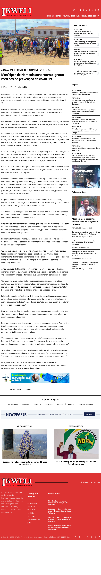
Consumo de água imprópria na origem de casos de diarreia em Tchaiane (85, 43)
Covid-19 (21, 70)
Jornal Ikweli (11, 87)
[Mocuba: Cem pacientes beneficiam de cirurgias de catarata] (86, 206)
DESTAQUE (33, 70)
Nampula (20, 390)
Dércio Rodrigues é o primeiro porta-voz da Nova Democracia (76, 463)
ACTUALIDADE (8, 70)
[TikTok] (89, 10)
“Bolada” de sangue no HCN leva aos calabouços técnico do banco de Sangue (85, 73)
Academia (77, 49)
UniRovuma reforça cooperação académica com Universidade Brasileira (85, 53)
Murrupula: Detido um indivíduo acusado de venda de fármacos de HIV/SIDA (85, 63)
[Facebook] (80, 10)
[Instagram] (83, 10)
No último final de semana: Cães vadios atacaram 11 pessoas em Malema (84, 140)
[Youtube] (98, 10)
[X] (92, 10)
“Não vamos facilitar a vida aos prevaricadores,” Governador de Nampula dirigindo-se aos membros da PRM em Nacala (85, 159)
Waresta (29, 390)
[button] (74, 10)
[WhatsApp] (95, 10)
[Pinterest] (61, 86)
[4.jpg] (35, 385)
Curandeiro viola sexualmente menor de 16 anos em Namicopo (25, 463)
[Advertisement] (50, 557)
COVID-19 (12, 390)
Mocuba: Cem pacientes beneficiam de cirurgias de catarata (83, 33)
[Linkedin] (86, 10)
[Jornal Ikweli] (2, 87)
